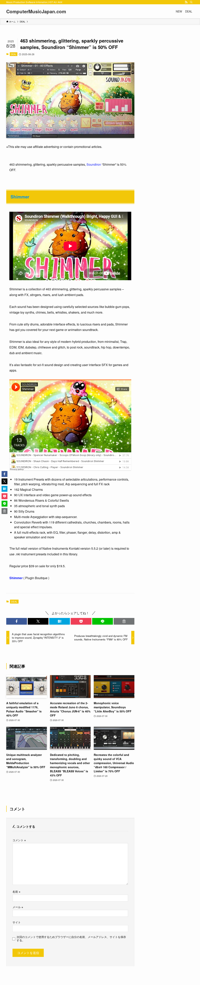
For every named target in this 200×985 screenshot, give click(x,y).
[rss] (186, 2)
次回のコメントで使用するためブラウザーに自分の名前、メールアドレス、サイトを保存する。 (71, 938)
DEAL (13, 54)
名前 (16, 891)
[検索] (191, 2)
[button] (16, 621)
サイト (16, 922)
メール (17, 907)
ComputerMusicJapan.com (36, 11)
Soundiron (94, 164)
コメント (19, 840)
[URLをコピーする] (124, 621)
